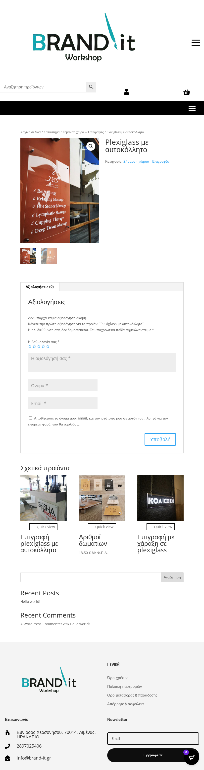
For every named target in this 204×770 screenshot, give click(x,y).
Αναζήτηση (172, 577)
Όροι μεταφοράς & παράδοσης (132, 695)
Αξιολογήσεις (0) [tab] (40, 286)
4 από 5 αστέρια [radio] (43, 346)
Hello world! (30, 601)
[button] (90, 146)
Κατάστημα (52, 132)
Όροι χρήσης (117, 678)
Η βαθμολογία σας (44, 341)
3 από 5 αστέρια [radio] (39, 346)
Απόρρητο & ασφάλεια (125, 704)
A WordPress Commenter (41, 624)
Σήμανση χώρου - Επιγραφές (83, 132)
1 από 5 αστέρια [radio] (30, 346)
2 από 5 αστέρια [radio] (34, 346)
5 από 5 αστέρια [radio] (48, 346)
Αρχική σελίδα (30, 132)
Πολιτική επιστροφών (124, 686)
